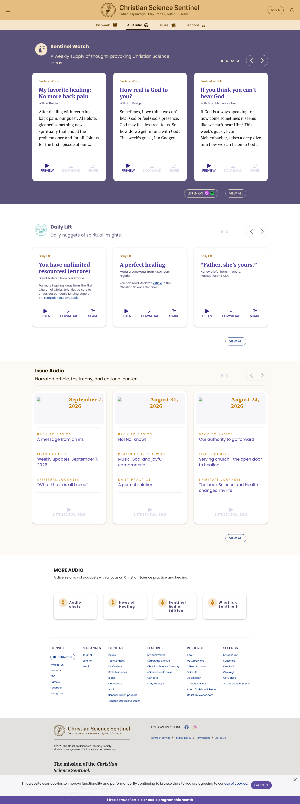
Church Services (196, 683)
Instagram (56, 693)
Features (154, 648)
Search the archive (158, 661)
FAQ (52, 676)
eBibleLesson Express (159, 672)
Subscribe (229, 661)
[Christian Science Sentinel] (150, 10)
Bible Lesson (194, 678)
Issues (112, 655)
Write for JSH (57, 665)
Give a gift (229, 672)
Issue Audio (49, 371)
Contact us (65, 657)
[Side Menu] (8, 10)
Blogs (111, 678)
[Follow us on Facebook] (186, 727)
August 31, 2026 (164, 402)
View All (236, 193)
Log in (275, 10)
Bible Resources (117, 672)
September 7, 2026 (86, 402)
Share (93, 170)
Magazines (92, 648)
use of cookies (235, 783)
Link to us (55, 670)
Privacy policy (183, 738)
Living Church (53, 454)
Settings (230, 648)
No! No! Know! (132, 439)
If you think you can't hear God (228, 93)
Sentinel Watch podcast (122, 695)
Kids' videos (115, 666)
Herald (86, 666)
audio (124, 701)
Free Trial (228, 666)
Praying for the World (144, 454)
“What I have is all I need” (62, 485)
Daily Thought (155, 683)
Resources (196, 648)
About (190, 655)
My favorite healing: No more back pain (65, 93)
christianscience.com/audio (59, 298)
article (157, 283)
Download (71, 170)
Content (115, 648)
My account (230, 655)
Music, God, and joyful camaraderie (140, 462)
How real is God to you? (144, 93)
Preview (47, 170)
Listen (45, 316)
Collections (115, 683)
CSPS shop (229, 678)
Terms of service (160, 738)
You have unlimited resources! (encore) (64, 267)
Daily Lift (61, 227)
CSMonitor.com (196, 666)
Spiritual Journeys (58, 479)
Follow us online (166, 727)
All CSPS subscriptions (236, 683)
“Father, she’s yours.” (229, 264)
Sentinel (87, 661)
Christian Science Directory (163, 666)
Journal (87, 655)
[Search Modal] (292, 10)
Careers (55, 682)
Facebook (56, 687)
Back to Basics (54, 434)
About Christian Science (201, 689)
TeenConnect (116, 661)
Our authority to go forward (226, 439)
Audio (112, 689)
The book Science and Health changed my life (228, 487)
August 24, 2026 (245, 402)
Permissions (203, 738)
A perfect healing (142, 264)
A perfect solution (135, 485)
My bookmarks (156, 655)
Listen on (195, 193)
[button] (251, 60)
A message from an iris (60, 439)
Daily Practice (134, 479)
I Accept (261, 785)
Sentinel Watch (70, 46)
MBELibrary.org (195, 661)
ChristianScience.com (200, 695)
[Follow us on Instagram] (194, 727)
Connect (58, 648)
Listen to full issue (69, 514)
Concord (152, 678)
